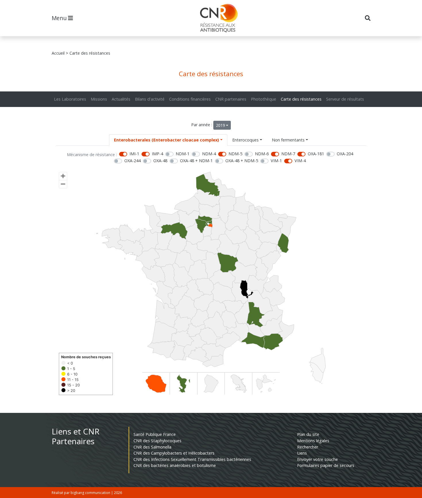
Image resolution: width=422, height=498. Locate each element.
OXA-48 (160, 160)
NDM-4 (209, 153)
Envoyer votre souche (317, 459)
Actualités (121, 99)
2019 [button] (220, 125)
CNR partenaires (230, 99)
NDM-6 (262, 153)
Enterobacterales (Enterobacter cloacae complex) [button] (166, 140)
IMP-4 (157, 153)
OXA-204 (345, 153)
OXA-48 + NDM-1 (196, 160)
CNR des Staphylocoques (157, 440)
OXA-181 (316, 153)
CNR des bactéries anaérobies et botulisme (174, 465)
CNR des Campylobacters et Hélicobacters (173, 453)
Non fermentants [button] (288, 140)
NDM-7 (288, 153)
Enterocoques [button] (245, 140)
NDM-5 (235, 153)
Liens (302, 453)
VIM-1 (276, 160)
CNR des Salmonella (152, 447)
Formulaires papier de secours (325, 465)
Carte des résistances (301, 99)
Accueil (58, 53)
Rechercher (307, 447)
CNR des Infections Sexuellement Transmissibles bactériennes (192, 459)
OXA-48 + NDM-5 (241, 160)
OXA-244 (132, 160)
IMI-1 (134, 153)
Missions (99, 99)
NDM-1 (182, 153)
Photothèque (263, 99)
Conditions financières (190, 99)
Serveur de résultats (345, 99)
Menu (60, 18)
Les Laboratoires (70, 99)
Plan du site (308, 434)
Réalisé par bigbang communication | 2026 (87, 492)
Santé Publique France (154, 434)
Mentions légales (313, 440)
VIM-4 (300, 160)
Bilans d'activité (149, 99)
